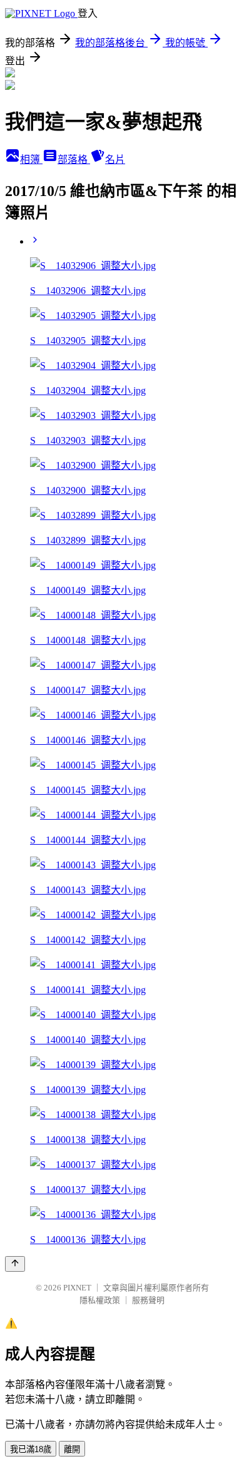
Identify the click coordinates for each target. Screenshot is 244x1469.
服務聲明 (148, 1300)
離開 (72, 1449)
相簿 (31, 159)
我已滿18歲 (30, 1449)
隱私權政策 (99, 1300)
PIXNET (77, 1287)
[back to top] (15, 1264)
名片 (115, 159)
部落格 (74, 159)
